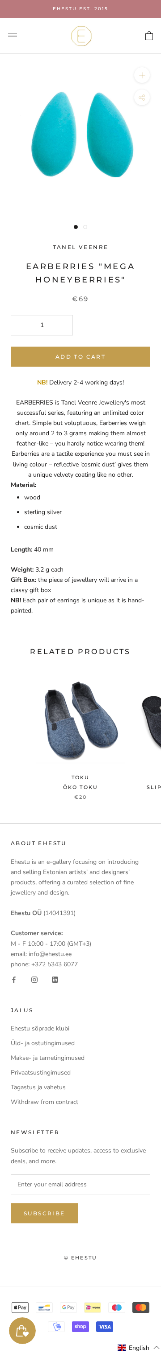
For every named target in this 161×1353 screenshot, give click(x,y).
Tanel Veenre (81, 247)
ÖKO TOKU (80, 787)
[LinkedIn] (55, 979)
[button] (139, 1347)
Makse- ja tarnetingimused (48, 1058)
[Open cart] (149, 36)
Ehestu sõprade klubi (40, 1028)
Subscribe (44, 1213)
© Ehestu (80, 1258)
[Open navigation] (12, 36)
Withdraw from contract (44, 1102)
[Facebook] (14, 979)
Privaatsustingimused (41, 1072)
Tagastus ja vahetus (38, 1087)
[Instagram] (34, 979)
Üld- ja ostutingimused (43, 1043)
